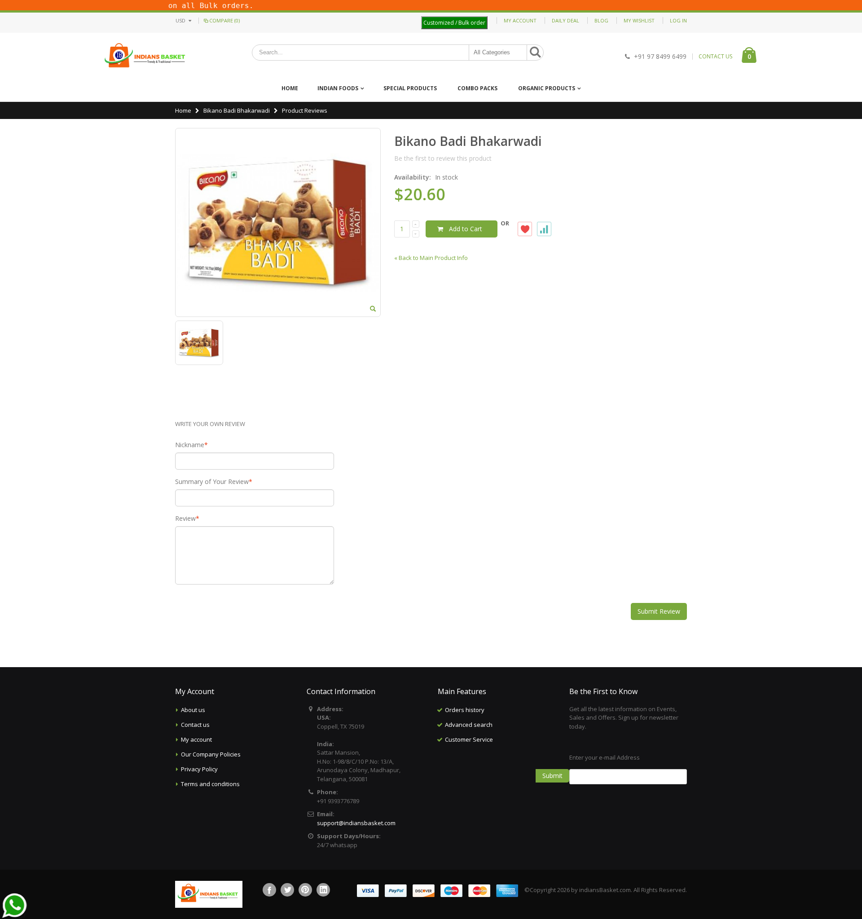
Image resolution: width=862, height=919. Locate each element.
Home (183, 110)
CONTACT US (715, 56)
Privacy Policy (199, 769)
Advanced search (469, 725)
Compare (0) (224, 20)
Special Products (410, 88)
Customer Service (469, 739)
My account (196, 739)
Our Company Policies (211, 754)
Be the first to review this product (443, 158)
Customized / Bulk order (454, 22)
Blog (601, 20)
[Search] (535, 52)
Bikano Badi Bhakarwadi (236, 110)
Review (185, 518)
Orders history (464, 710)
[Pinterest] (305, 890)
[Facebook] (269, 890)
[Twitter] (287, 890)
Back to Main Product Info (431, 258)
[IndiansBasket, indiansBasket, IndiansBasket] (145, 56)
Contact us (195, 725)
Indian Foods (337, 88)
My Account (520, 20)
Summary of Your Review (212, 482)
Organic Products (546, 88)
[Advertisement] (496, 792)
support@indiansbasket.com (356, 823)
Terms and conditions (210, 784)
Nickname (189, 445)
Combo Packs (477, 88)
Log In (678, 20)
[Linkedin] (323, 890)
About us (193, 710)
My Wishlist (639, 20)
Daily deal (565, 20)
